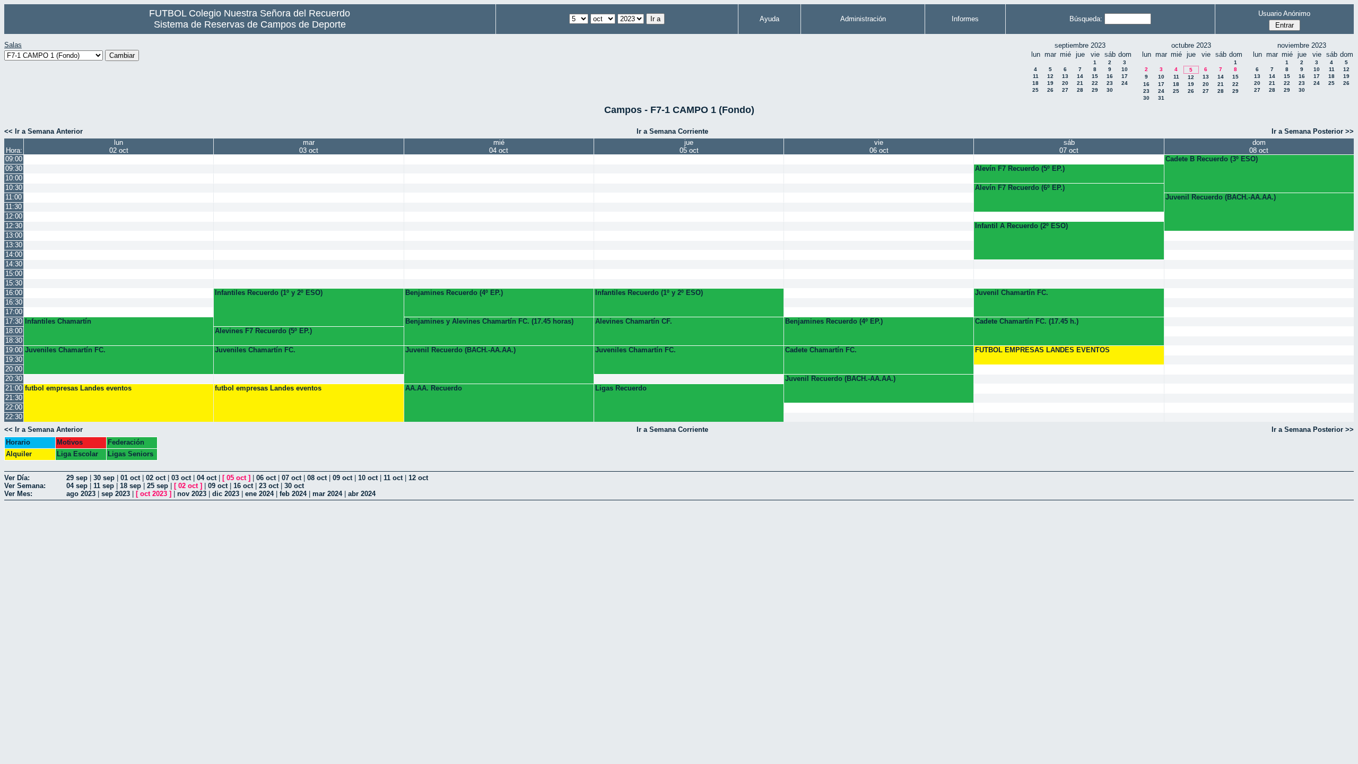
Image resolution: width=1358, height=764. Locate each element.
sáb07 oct (1068, 146)
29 (1095, 90)
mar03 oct (308, 146)
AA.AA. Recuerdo (433, 388)
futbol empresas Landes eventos (78, 388)
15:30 (13, 283)
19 (1050, 83)
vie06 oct (879, 146)
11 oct (393, 478)
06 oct (266, 478)
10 (1124, 69)
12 (1050, 76)
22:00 (13, 407)
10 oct (368, 478)
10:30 (13, 188)
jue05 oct (689, 146)
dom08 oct (1258, 146)
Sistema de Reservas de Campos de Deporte (250, 24)
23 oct (268, 486)
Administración (863, 19)
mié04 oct (498, 146)
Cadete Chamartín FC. (821, 350)
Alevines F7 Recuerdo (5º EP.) (263, 331)
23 (1110, 83)
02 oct (156, 478)
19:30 (13, 359)
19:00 (13, 350)
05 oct (236, 478)
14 (1080, 76)
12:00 (13, 216)
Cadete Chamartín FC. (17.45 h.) (1026, 321)
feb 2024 (293, 494)
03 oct (181, 478)
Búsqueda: (1085, 19)
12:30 (13, 226)
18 (1035, 83)
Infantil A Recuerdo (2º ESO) (1021, 226)
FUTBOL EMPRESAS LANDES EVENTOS (1042, 350)
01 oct (130, 478)
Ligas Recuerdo (621, 388)
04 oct (206, 478)
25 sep (157, 486)
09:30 (13, 168)
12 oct (418, 478)
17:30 (13, 321)
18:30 (13, 340)
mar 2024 (327, 494)
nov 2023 (191, 494)
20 (1065, 83)
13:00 (13, 235)
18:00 (13, 331)
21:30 (13, 398)
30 (1110, 90)
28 (1080, 90)
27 (1065, 90)
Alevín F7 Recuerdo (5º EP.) (1020, 168)
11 (1036, 76)
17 (1124, 76)
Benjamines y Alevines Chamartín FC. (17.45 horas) (489, 321)
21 (1080, 83)
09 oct (342, 478)
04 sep (77, 486)
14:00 (13, 254)
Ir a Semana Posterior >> (1313, 131)
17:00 (13, 312)
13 (1065, 76)
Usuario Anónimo (1284, 14)
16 (1110, 76)
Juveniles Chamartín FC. (65, 350)
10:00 (13, 178)
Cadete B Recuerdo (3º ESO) (1211, 159)
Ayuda (769, 19)
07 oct (291, 478)
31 (1161, 98)
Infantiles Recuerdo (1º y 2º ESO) (269, 293)
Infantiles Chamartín (58, 321)
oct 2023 (153, 494)
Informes (965, 19)
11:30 (13, 207)
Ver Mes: (18, 494)
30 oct (294, 486)
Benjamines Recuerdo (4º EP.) (454, 293)
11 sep (103, 486)
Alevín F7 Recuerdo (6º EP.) (1020, 188)
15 (1095, 76)
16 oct (243, 486)
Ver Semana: (25, 486)
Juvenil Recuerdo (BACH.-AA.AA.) (1220, 197)
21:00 (13, 388)
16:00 (13, 293)
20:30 (13, 379)
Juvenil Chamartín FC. (1011, 293)
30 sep (104, 478)
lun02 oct (118, 146)
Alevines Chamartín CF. (633, 321)
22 (1095, 83)
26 (1050, 90)
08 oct (317, 478)
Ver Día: (17, 478)
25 (1035, 90)
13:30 (13, 245)
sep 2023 (115, 494)
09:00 (13, 159)
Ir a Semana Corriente (672, 131)
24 (1124, 83)
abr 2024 (362, 494)
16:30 (13, 302)
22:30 (13, 417)
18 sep (130, 486)
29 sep (77, 478)
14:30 (13, 264)
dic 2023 (225, 494)
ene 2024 (259, 494)
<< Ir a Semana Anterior (43, 131)
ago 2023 (80, 494)
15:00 (13, 273)
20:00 (13, 369)
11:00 (13, 197)
